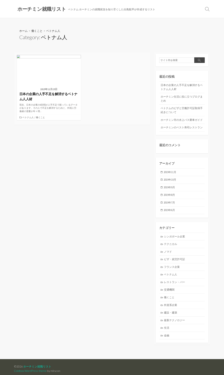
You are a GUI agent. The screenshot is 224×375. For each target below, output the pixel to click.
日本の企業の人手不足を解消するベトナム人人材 (182, 87)
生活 (166, 327)
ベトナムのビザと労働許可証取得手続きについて (182, 110)
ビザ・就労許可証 (174, 259)
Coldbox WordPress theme (30, 370)
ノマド (168, 251)
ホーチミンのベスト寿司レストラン (182, 127)
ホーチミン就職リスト (37, 366)
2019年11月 (170, 172)
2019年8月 (169, 195)
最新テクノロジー (174, 320)
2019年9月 (169, 187)
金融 (166, 335)
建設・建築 (170, 312)
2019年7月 (169, 202)
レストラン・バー (174, 282)
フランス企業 (172, 267)
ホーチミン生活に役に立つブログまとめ (182, 98)
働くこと (37, 30)
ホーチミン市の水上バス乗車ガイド (182, 120)
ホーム (23, 30)
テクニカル (170, 244)
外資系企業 (170, 305)
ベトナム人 (28, 117)
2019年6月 (169, 210)
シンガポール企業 (174, 236)
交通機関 (169, 289)
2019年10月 (170, 179)
